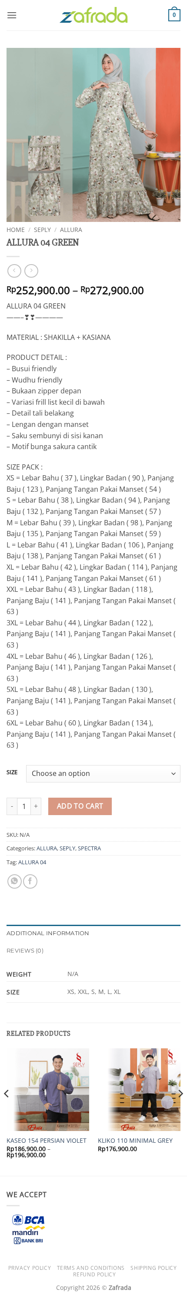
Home (16, 229)
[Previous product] (31, 271)
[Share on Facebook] (30, 881)
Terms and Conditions (91, 1268)
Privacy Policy (29, 1268)
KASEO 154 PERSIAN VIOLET (47, 1141)
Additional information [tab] (48, 933)
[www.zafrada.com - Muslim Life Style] (93, 15)
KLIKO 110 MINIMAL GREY (135, 1141)
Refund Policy (94, 1274)
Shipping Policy (153, 1268)
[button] (12, 15)
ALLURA (71, 229)
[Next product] (14, 271)
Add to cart (80, 806)
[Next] (180, 1111)
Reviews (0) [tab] (25, 950)
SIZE (12, 772)
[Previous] (7, 1111)
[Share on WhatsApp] (14, 881)
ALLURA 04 (32, 862)
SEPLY (42, 229)
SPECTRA (89, 848)
